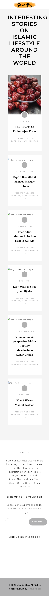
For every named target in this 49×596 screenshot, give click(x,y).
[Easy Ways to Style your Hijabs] (25, 269)
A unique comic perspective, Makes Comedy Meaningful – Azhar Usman (24, 346)
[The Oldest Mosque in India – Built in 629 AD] (25, 215)
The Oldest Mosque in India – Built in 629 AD (24, 236)
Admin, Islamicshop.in (26, 141)
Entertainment (24, 331)
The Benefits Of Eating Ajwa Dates (24, 129)
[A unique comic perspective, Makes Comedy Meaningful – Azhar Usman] (25, 320)
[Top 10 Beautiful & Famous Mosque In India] (25, 160)
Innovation (24, 226)
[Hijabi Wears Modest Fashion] (25, 383)
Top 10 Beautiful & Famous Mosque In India (24, 181)
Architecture (24, 171)
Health (24, 121)
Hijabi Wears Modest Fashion (24, 402)
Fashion (24, 281)
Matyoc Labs (34, 589)
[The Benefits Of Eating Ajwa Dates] (25, 94)
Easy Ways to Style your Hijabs (24, 288)
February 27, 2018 (24, 412)
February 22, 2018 (24, 138)
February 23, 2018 (24, 248)
